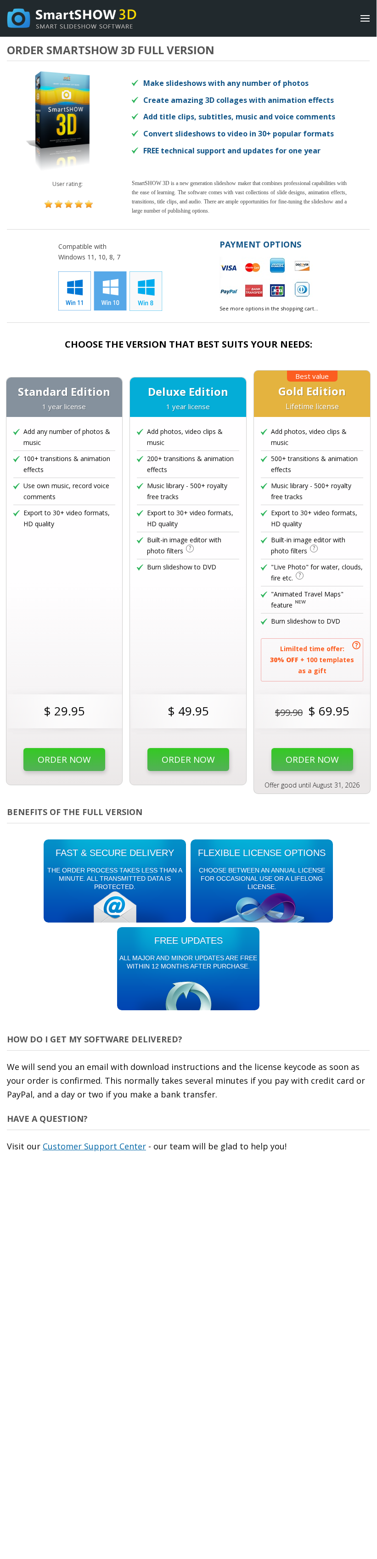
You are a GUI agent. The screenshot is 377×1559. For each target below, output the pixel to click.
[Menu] (365, 18)
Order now (64, 759)
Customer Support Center (94, 1146)
